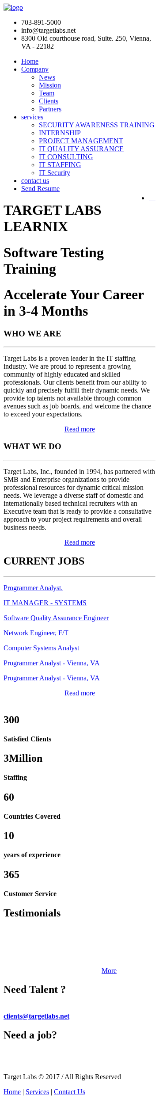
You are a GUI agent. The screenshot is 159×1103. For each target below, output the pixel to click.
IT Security (54, 172)
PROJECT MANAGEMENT (81, 141)
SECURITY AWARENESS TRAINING (97, 125)
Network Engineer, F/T (36, 633)
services (32, 117)
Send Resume (40, 188)
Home (29, 61)
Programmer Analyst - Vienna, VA (52, 663)
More (109, 970)
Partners (50, 109)
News (47, 77)
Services (37, 1091)
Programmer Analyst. (33, 588)
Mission (50, 85)
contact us (35, 180)
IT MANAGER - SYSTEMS (45, 603)
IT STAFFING (60, 164)
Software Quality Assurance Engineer (56, 618)
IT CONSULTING (66, 156)
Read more (79, 429)
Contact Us (69, 1091)
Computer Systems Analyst (41, 648)
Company (35, 69)
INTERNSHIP (60, 133)
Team (46, 93)
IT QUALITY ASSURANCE (81, 149)
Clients (48, 101)
